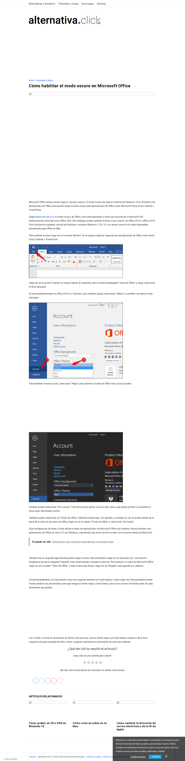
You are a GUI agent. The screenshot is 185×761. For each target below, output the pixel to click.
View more (171, 751)
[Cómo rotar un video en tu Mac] (92, 710)
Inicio (31, 80)
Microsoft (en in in (45, 216)
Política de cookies (94, 757)
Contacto (32, 757)
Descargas (88, 3)
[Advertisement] (92, 46)
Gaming (101, 3)
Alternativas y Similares (42, 3)
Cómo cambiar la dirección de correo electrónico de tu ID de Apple (136, 726)
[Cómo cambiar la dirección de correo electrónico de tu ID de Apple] (136, 710)
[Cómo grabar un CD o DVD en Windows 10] (48, 710)
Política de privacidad (111, 757)
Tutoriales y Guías (68, 3)
